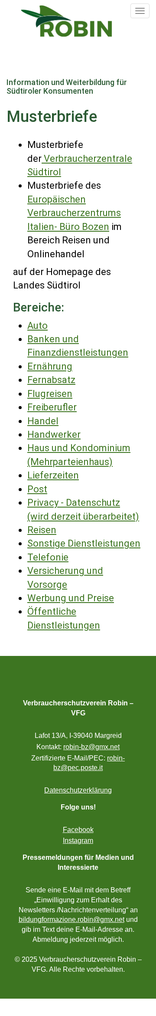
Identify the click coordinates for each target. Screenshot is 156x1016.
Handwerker (54, 434)
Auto (37, 325)
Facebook (78, 829)
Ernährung (49, 366)
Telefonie (47, 557)
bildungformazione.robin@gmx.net (71, 919)
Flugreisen (49, 393)
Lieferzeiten (53, 475)
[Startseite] (66, 20)
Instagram (78, 840)
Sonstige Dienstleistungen (83, 543)
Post (37, 489)
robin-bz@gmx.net (91, 747)
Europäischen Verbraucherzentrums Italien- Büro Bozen (74, 213)
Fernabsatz (51, 379)
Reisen (41, 529)
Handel (42, 421)
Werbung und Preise (70, 598)
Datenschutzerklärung (78, 790)
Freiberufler (52, 407)
